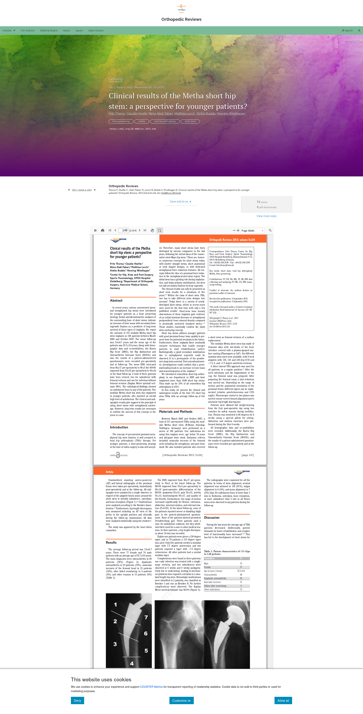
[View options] (95, 230)
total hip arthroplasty (165, 121)
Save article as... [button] (180, 201)
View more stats (267, 216)
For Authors (28, 30)
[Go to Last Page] (145, 230)
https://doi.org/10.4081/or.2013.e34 (133, 129)
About (66, 30)
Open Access (95, 30)
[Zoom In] (238, 230)
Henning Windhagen (231, 113)
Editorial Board (48, 30)
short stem (190, 121)
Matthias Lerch (184, 113)
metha (141, 121)
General (116, 79)
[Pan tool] (152, 230)
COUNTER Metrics (151, 686)
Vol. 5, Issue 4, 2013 (120, 87)
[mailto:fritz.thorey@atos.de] (225, 265)
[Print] (102, 230)
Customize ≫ (183, 700)
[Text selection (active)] (159, 230)
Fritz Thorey (117, 113)
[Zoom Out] (234, 230)
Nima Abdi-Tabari (161, 113)
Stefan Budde (205, 113)
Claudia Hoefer (136, 113)
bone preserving (121, 121)
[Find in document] (270, 230)
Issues (79, 30)
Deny (79, 700)
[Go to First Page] (110, 230)
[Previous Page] (115, 230)
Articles (7, 30)
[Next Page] (139, 230)
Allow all (285, 700)
